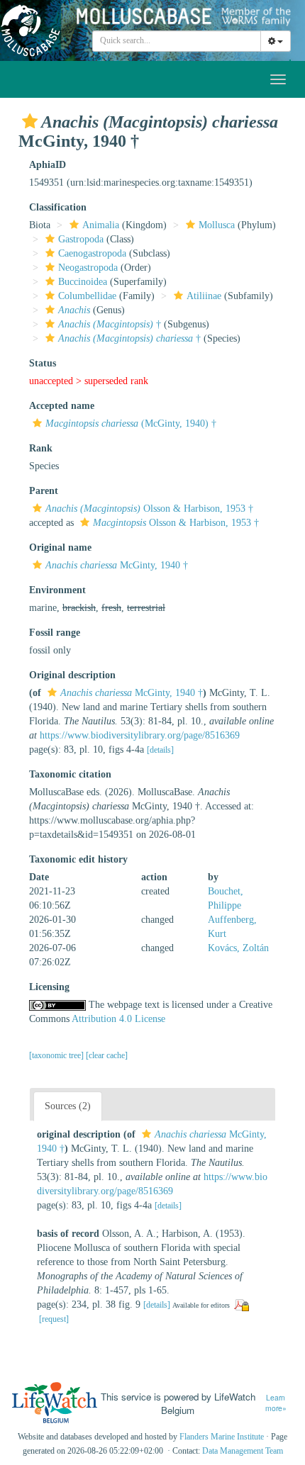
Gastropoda (81, 239)
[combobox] (176, 41)
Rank (40, 448)
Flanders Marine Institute (221, 1437)
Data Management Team (242, 1451)
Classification (58, 207)
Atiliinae (204, 296)
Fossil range (54, 632)
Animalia (100, 225)
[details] (160, 750)
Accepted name (61, 405)
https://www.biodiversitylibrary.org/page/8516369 (140, 735)
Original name (60, 547)
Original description (72, 675)
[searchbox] (177, 41)
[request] (54, 1319)
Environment (57, 590)
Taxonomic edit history (78, 859)
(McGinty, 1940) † (130, 423)
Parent (43, 490)
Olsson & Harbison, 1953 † (149, 508)
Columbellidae (87, 296)
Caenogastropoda (92, 253)
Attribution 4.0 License (118, 1019)
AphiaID (47, 164)
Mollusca (217, 225)
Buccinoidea (82, 281)
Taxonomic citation (70, 774)
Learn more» (276, 1403)
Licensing (49, 987)
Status (42, 363)
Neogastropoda (88, 267)
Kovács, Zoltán (238, 948)
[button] (29, 121)
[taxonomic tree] (57, 1055)
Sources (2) (68, 1106)
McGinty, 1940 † (116, 565)
